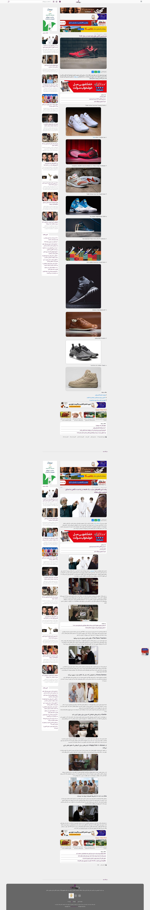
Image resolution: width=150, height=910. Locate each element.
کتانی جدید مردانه (73, 437)
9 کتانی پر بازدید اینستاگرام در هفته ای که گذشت (96, 397)
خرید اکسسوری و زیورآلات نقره (100, 101)
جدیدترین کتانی (93, 437)
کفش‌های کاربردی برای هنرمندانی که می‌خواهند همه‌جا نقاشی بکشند (93, 430)
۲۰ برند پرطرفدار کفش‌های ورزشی (99, 428)
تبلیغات (74, 901)
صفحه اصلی (80, 901)
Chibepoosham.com (74, 906)
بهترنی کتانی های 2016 (101, 437)
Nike (94, 137)
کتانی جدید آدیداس (80, 437)
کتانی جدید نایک (65, 437)
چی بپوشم (76, 77)
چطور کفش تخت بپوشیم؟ (101, 425)
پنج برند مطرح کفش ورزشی (100, 395)
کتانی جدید (87, 437)
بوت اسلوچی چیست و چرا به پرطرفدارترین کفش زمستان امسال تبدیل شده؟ (91, 433)
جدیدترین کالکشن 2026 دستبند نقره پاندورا (97, 99)
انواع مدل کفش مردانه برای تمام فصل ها (97, 400)
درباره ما (69, 901)
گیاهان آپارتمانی (103, 96)
